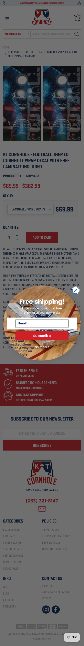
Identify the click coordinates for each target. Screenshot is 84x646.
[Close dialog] (75, 290)
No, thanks (42, 347)
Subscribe (42, 335)
